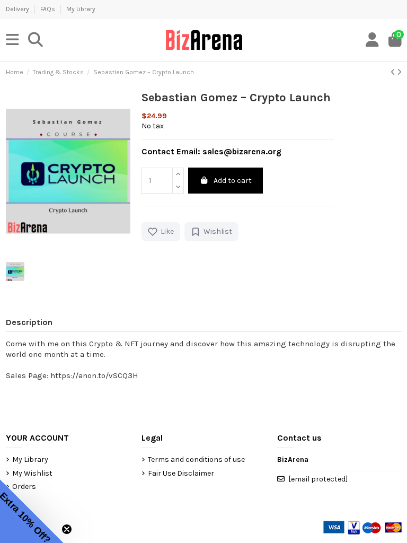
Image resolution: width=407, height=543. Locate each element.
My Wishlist (32, 473)
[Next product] (399, 72)
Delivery (18, 9)
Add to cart (233, 180)
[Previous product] (394, 72)
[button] (32, 511)
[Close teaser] (66, 529)
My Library (80, 9)
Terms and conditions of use (196, 459)
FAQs (48, 9)
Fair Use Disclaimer (181, 473)
